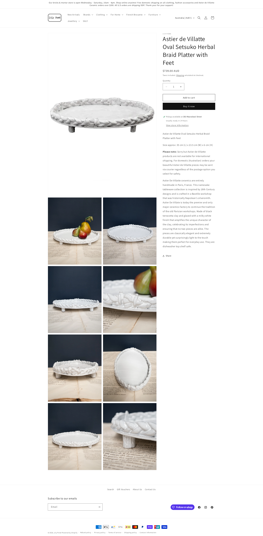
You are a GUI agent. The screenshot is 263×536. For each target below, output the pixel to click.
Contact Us (150, 489)
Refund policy (85, 533)
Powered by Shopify (69, 533)
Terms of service (114, 533)
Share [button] (168, 255)
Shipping (180, 75)
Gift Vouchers (123, 489)
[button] (88, 14)
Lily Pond (57, 533)
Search (110, 489)
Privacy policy (99, 533)
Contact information (148, 533)
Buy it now (189, 106)
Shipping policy (130, 533)
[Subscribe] (99, 507)
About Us (137, 489)
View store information (177, 125)
